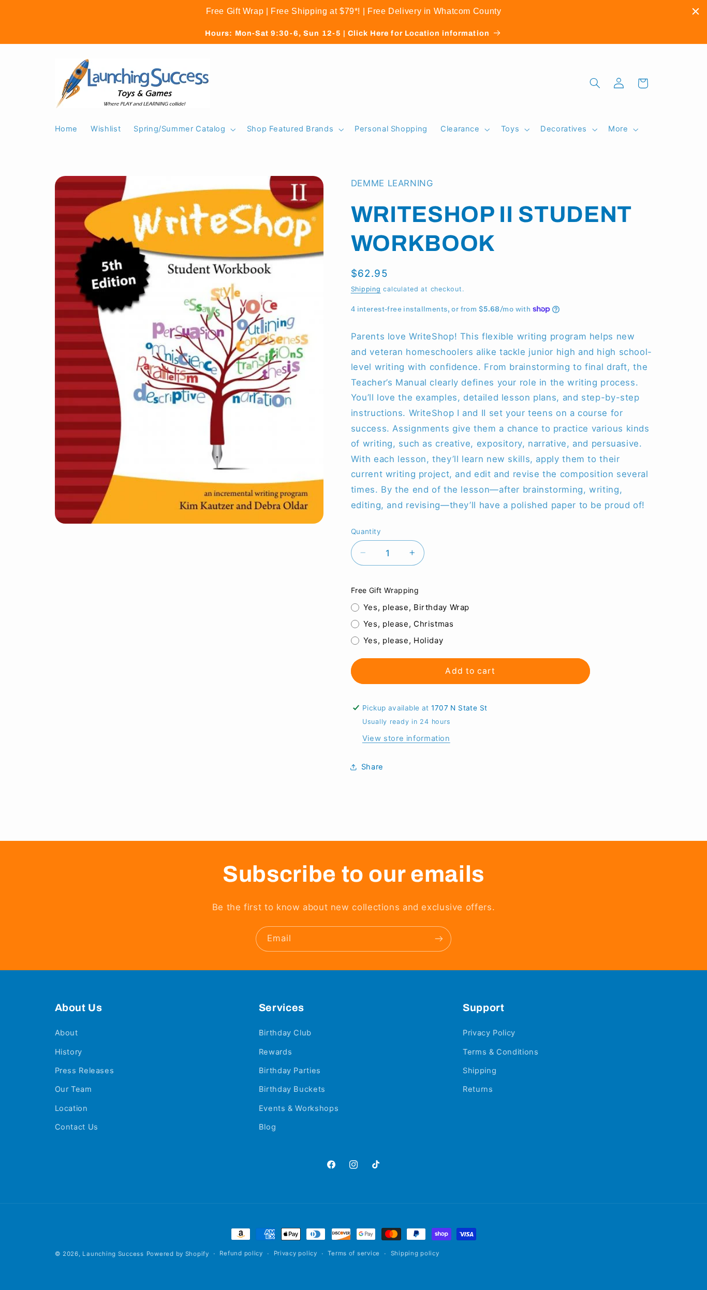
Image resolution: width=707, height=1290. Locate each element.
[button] (183, 129)
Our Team (73, 1089)
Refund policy (241, 1253)
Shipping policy (415, 1253)
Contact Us (76, 1127)
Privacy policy (295, 1253)
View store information (406, 738)
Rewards (275, 1052)
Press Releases (84, 1070)
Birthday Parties (290, 1070)
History (68, 1052)
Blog (267, 1127)
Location (71, 1108)
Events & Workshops (298, 1108)
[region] (353, 11)
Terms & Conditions (500, 1052)
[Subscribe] (439, 939)
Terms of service (354, 1253)
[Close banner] (695, 11)
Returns (478, 1089)
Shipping (366, 288)
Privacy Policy (489, 1032)
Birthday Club (285, 1032)
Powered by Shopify (177, 1253)
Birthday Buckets (292, 1089)
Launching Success (113, 1253)
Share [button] (372, 767)
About (66, 1032)
